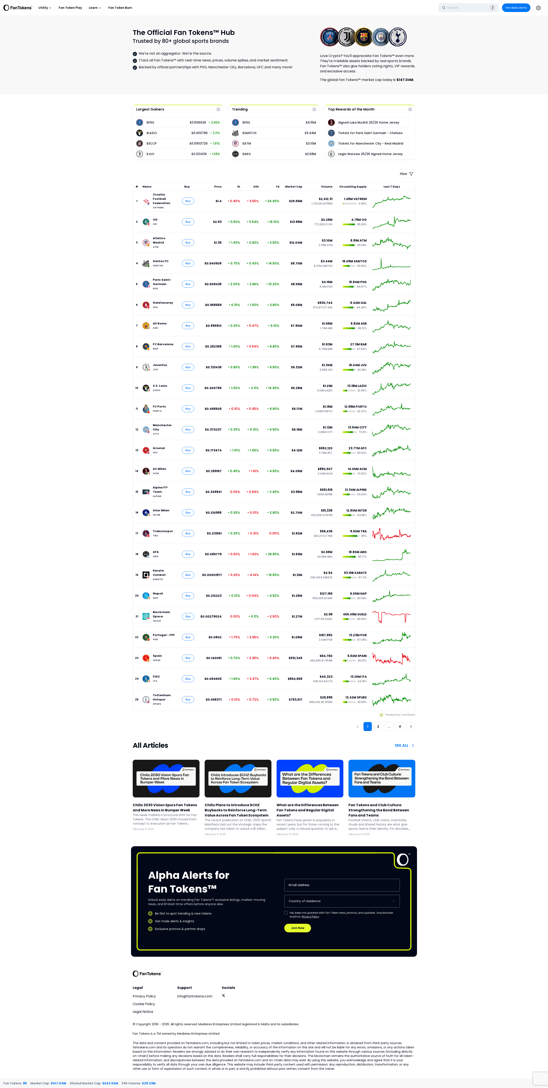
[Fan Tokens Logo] (18, 7)
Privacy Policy (310, 916)
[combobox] (342, 901)
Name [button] (147, 186)
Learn (93, 8)
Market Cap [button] (293, 186)
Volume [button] (326, 186)
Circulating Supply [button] (353, 186)
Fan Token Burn (120, 8)
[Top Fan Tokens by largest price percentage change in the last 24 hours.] (218, 109)
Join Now (297, 928)
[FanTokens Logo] (147, 973)
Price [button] (218, 186)
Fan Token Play (70, 8)
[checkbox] (286, 912)
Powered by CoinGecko (400, 714)
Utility (43, 8)
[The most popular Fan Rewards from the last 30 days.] (410, 109)
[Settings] (538, 7)
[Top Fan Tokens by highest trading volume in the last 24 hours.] (314, 109)
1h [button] (238, 186)
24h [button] (256, 186)
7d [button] (277, 186)
